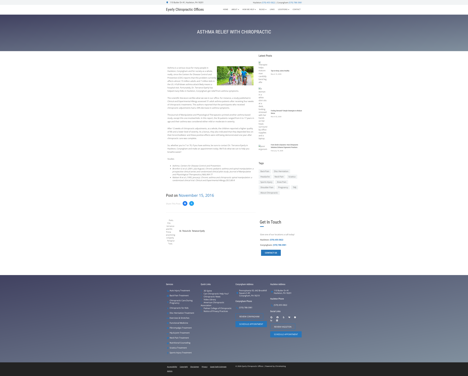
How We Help (248, 9)
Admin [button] (169, 371)
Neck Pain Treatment (179, 338)
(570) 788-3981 (295, 2)
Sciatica (291, 176)
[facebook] (279, 318)
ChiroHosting (280, 366)
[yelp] (285, 318)
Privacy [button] (204, 367)
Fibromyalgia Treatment (181, 328)
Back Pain (264, 171)
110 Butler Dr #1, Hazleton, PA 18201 (186, 2)
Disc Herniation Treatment (182, 313)
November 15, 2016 (196, 195)
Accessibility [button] (172, 367)
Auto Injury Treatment (180, 290)
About (234, 9)
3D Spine (208, 290)
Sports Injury (266, 182)
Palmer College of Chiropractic (218, 308)
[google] (273, 318)
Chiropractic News (212, 296)
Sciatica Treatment (178, 348)
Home (225, 9)
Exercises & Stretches (179, 318)
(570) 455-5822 (268, 2)
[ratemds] (297, 318)
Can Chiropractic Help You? (216, 293)
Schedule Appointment (251, 324)
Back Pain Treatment (179, 295)
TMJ (294, 187)
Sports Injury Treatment (181, 352)
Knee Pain (281, 182)
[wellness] (273, 321)
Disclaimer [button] (194, 367)
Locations (283, 9)
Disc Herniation (281, 171)
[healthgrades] (291, 318)
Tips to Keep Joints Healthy (280, 71)
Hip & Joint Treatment (180, 333)
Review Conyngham (249, 316)
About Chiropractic (269, 192)
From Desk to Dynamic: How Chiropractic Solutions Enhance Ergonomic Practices (284, 146)
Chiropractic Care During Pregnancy (181, 301)
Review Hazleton (282, 326)
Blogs (262, 9)
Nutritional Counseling (180, 343)
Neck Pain (279, 176)
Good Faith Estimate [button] (218, 367)
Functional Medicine (179, 323)
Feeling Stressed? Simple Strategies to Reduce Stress (286, 112)
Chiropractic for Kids (179, 308)
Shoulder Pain (266, 187)
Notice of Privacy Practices (216, 311)
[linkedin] (279, 321)
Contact (297, 9)
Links (272, 9)
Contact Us (271, 252)
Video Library (210, 299)
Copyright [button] (184, 367)
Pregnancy (283, 187)
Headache (265, 176)
